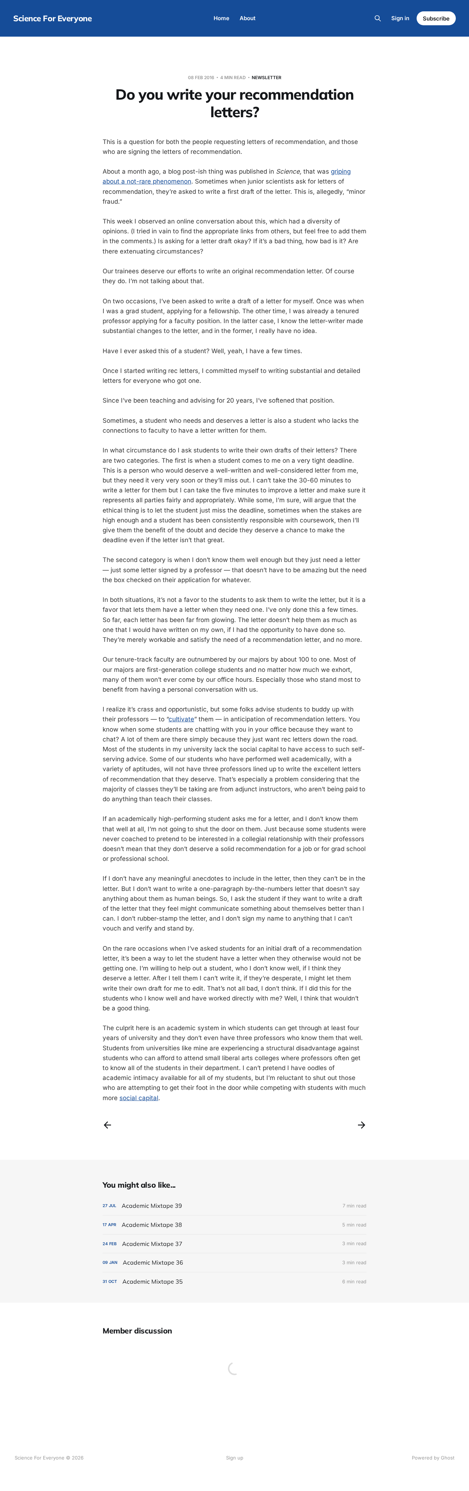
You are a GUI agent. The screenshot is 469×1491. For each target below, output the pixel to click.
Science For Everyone (52, 18)
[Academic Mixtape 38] (234, 1225)
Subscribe (436, 18)
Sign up (234, 1458)
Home (221, 18)
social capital (138, 1098)
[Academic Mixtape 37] (234, 1244)
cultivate (181, 719)
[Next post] (361, 1125)
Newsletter (266, 77)
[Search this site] (377, 18)
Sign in (400, 18)
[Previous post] (107, 1125)
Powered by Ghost (433, 1458)
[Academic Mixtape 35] (234, 1281)
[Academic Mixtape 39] (234, 1205)
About (247, 18)
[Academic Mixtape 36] (234, 1262)
